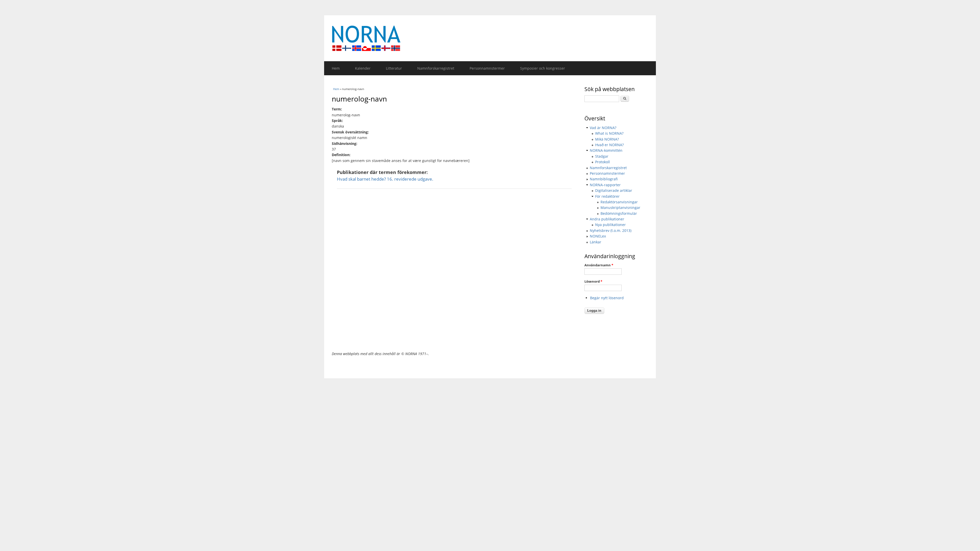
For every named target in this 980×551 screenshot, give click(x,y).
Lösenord (593, 281)
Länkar (595, 242)
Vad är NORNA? (603, 127)
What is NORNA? (609, 133)
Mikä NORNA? (607, 139)
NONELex (598, 236)
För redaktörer (607, 196)
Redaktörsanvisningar (619, 201)
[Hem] (490, 38)
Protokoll (602, 161)
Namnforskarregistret (435, 68)
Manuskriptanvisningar (620, 207)
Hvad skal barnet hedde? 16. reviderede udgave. (385, 179)
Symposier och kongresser (542, 68)
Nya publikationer (610, 224)
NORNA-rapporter (605, 184)
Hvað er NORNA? (609, 144)
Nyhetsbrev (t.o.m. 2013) (610, 230)
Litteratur (394, 68)
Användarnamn (598, 265)
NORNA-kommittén (606, 150)
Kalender (363, 68)
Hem (336, 68)
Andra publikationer (607, 219)
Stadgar (601, 156)
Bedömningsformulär (619, 213)
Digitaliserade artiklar (613, 190)
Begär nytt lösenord (607, 297)
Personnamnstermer (487, 68)
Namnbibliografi (604, 179)
